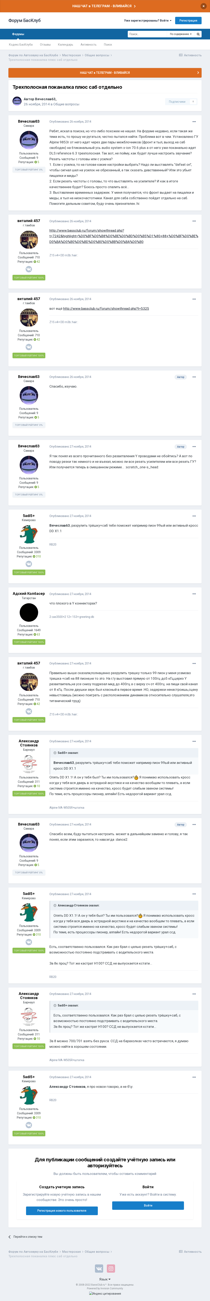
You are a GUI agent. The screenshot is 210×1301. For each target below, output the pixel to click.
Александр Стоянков (29, 743)
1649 (37, 630)
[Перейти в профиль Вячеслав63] (17, 101)
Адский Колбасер (29, 594)
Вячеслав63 (45, 99)
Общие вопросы (66, 104)
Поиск (108, 44)
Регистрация (188, 20)
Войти (148, 1205)
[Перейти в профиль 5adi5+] (29, 534)
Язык (103, 1279)
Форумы (18, 34)
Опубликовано (70, 121)
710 (37, 257)
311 (37, 781)
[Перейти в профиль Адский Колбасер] (29, 612)
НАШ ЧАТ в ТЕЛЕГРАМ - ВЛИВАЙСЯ (101, 6)
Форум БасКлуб (24, 20)
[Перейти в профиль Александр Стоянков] (29, 764)
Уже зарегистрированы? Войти (147, 20)
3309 (37, 552)
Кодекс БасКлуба (21, 44)
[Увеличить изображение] (136, 777)
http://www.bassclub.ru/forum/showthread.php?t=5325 (106, 308)
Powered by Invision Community (105, 1288)
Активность (89, 44)
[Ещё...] (194, 121)
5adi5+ (29, 516)
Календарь (65, 44)
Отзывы (45, 44)
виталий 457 (28, 221)
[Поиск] (198, 34)
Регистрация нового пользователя (61, 1210)
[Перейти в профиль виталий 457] (29, 239)
